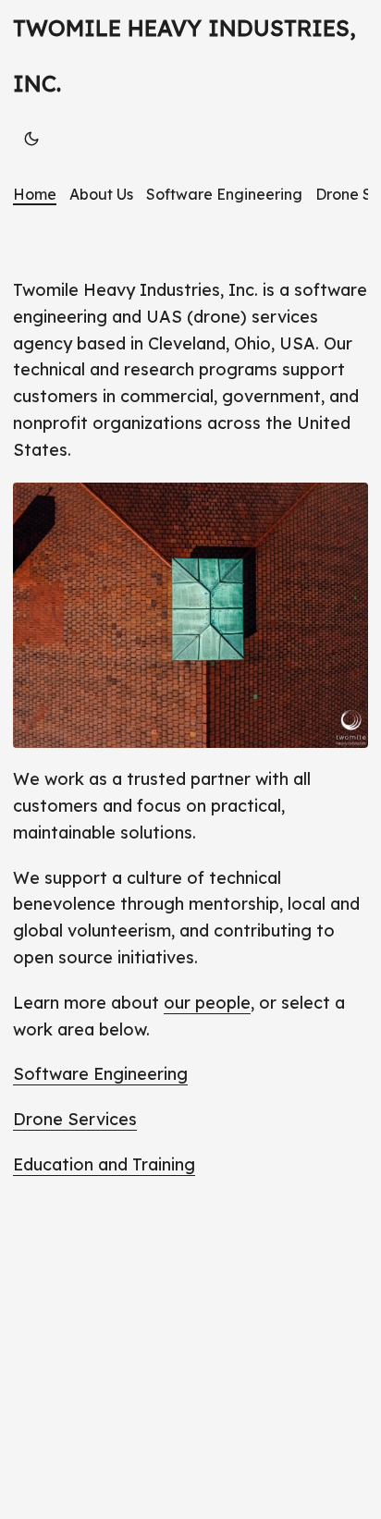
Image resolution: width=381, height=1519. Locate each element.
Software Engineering (100, 1073)
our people (207, 1002)
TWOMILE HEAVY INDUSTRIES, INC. (184, 55)
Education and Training (104, 1164)
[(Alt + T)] (31, 138)
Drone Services (75, 1119)
